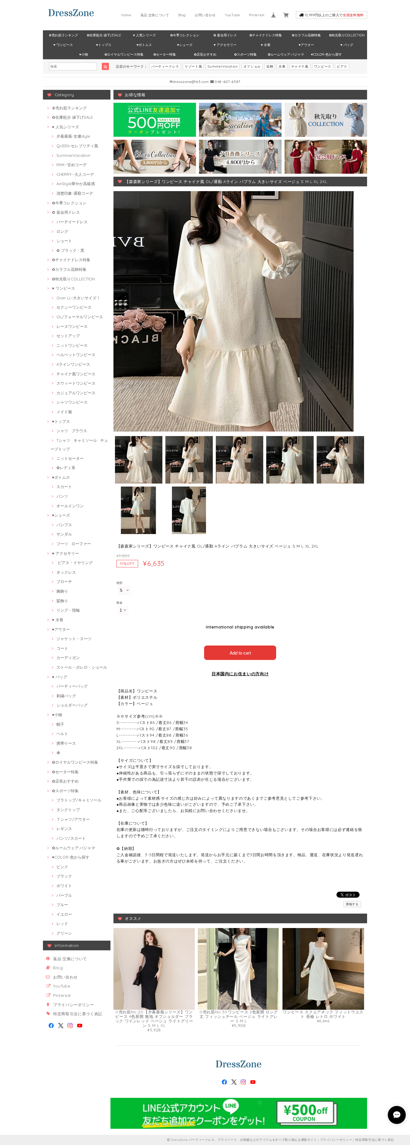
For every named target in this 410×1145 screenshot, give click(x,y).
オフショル (252, 66)
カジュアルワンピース (75, 392)
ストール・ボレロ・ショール (81, 667)
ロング (62, 231)
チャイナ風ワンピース (75, 373)
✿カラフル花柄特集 (306, 35)
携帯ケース (66, 743)
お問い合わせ (205, 15)
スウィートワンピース (75, 383)
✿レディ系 (65, 467)
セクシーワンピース (74, 307)
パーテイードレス (72, 221)
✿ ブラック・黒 (70, 250)
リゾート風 (193, 66)
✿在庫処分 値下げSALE (104, 35)
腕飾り (62, 591)
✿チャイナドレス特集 (265, 35)
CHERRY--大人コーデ (75, 174)
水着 (282, 66)
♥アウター (306, 45)
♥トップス (103, 45)
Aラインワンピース (73, 364)
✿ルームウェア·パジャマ (286, 54)
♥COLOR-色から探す (326, 54)
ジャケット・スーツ (74, 638)
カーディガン (68, 657)
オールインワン (70, 505)
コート (62, 648)
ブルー (62, 904)
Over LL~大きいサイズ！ (78, 297)
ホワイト (64, 885)
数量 (119, 603)
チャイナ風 (300, 66)
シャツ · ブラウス (71, 430)
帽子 (60, 724)
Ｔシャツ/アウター (73, 819)
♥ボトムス (144, 45)
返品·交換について (154, 15)
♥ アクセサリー (225, 45)
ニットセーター (70, 458)
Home (126, 15)
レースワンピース (72, 326)
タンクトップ (68, 809)
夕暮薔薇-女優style (73, 136)
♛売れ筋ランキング (63, 35)
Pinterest (257, 15)
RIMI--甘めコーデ (71, 164)
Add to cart (240, 652)
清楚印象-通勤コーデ (74, 193)
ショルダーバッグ (72, 705)
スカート (64, 486)
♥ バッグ (346, 45)
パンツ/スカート (71, 838)
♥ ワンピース (63, 45)
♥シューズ (184, 45)
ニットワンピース (72, 345)
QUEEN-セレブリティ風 (77, 145)
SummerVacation (222, 66)
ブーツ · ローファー (73, 543)
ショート (64, 240)
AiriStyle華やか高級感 (75, 183)
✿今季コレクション (184, 35)
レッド (62, 923)
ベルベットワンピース (75, 354)
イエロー (64, 914)
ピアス (342, 66)
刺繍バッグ (66, 695)
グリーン (64, 933)
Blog (182, 15)
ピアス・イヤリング (74, 562)
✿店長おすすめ (205, 54)
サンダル (64, 534)
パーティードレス (165, 66)
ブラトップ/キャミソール (78, 800)
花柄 (269, 66)
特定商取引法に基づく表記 (77, 1013)
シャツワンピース (72, 402)
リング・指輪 (68, 610)
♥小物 (83, 54)
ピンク (62, 866)
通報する (352, 904)
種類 (119, 583)
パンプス (64, 524)
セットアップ (68, 335)
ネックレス (66, 572)
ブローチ (64, 581)
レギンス (64, 828)
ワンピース (322, 66)
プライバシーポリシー (73, 1004)
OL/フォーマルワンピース (79, 316)
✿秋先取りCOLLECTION (347, 35)
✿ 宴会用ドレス (225, 35)
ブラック (64, 876)
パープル (64, 895)
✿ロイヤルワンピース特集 (123, 54)
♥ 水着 (265, 45)
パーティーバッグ (72, 686)
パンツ (62, 496)
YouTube (232, 15)
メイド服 (64, 411)
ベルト (62, 733)
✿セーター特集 (164, 54)
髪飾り (62, 600)
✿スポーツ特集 (245, 54)
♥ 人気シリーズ (144, 35)
